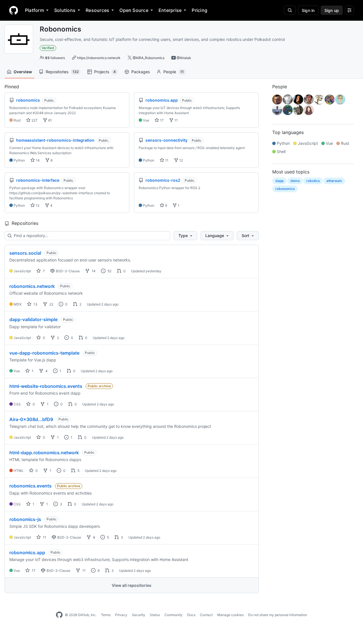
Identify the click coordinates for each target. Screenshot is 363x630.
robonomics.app (27, 552)
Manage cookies (230, 615)
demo (295, 181)
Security (138, 615)
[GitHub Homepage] (59, 615)
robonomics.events (30, 486)
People (173, 71)
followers (55, 58)
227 (34, 120)
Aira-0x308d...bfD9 (31, 419)
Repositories (62, 71)
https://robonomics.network (99, 58)
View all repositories (131, 585)
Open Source (133, 10)
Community (173, 615)
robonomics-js (25, 519)
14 (37, 160)
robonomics (285, 189)
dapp (279, 181)
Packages (140, 71)
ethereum (334, 181)
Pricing (199, 10)
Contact (206, 615)
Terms (106, 615)
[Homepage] (13, 10)
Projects (105, 71)
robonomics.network (32, 286)
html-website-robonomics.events (45, 386)
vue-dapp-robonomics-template (44, 353)
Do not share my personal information (277, 615)
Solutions (64, 10)
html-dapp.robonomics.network (44, 452)
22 (50, 304)
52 (109, 271)
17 (161, 120)
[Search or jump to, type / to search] (290, 10)
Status (155, 615)
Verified (48, 48)
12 (180, 160)
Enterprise (170, 10)
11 (176, 120)
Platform (34, 10)
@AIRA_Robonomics (148, 58)
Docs (191, 615)
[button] (185, 235)
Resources (97, 10)
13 (35, 304)
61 (49, 120)
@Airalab (184, 58)
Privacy (121, 615)
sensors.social (25, 253)
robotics (313, 181)
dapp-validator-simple (33, 319)
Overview (23, 71)
